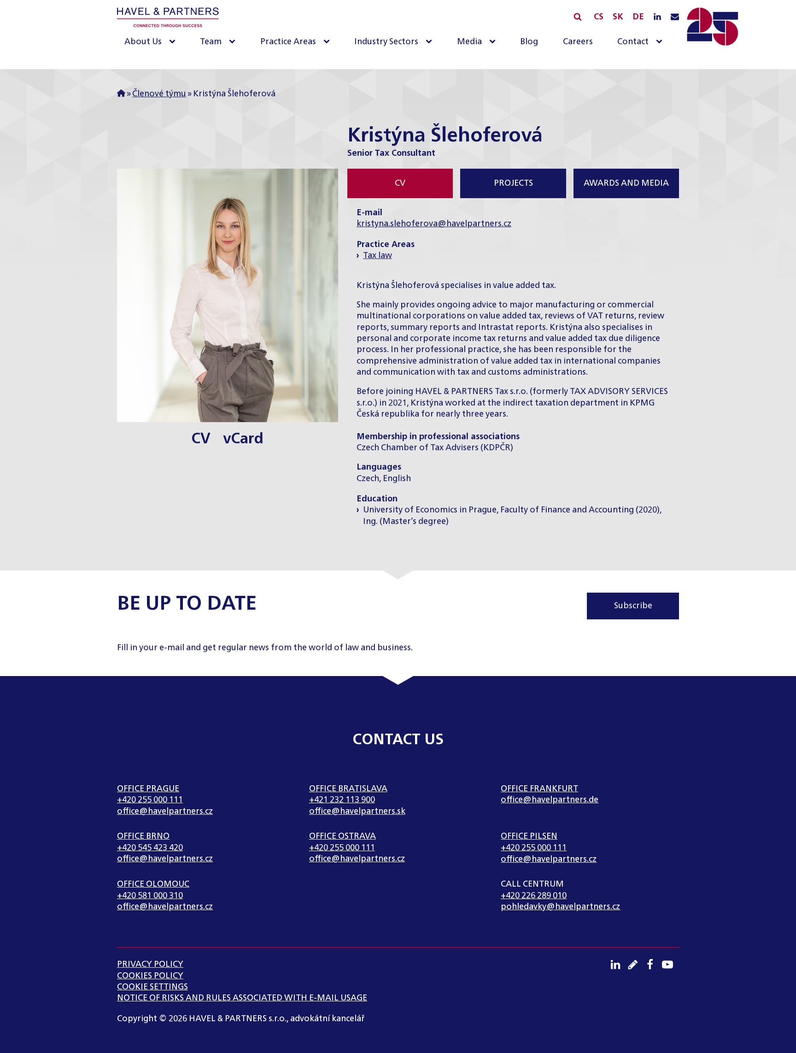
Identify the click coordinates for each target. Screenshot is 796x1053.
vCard (243, 438)
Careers (578, 42)
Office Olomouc (153, 884)
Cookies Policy (150, 976)
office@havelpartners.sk (357, 811)
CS (598, 17)
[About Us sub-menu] (174, 42)
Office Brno (143, 836)
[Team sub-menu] (234, 42)
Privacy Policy (150, 964)
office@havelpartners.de (549, 800)
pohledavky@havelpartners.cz (560, 907)
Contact (633, 42)
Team (211, 42)
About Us (143, 42)
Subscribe (633, 606)
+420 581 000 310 (150, 896)
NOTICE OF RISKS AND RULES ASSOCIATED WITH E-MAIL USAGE (242, 998)
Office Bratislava (348, 789)
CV (201, 438)
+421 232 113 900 (342, 800)
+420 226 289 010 (534, 896)
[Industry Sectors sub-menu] (431, 42)
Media (469, 42)
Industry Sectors (386, 42)
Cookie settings (152, 987)
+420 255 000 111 (150, 800)
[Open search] (578, 16)
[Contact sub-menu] (661, 42)
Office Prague (148, 789)
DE (638, 17)
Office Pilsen (529, 836)
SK (618, 17)
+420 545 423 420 (150, 848)
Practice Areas (288, 42)
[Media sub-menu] (494, 42)
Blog (529, 42)
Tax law (377, 256)
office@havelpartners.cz (165, 811)
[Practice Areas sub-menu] (328, 42)
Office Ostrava (342, 836)
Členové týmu (159, 94)
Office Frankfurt (539, 789)
